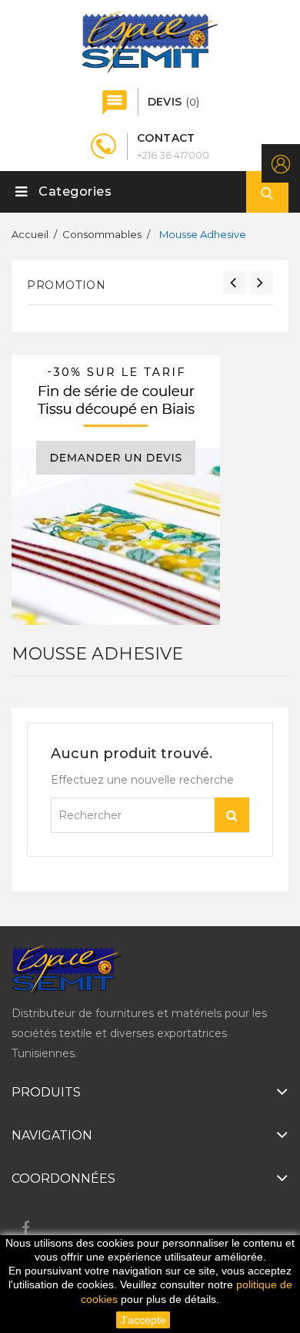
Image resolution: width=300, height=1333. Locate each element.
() (173, 102)
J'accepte (143, 1320)
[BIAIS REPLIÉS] (116, 490)
